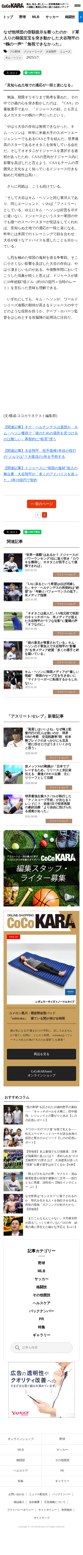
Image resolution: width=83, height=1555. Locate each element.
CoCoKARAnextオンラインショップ (42, 1073)
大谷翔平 (51, 51)
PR (41, 1319)
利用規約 (67, 1509)
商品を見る (41, 1054)
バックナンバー (41, 1311)
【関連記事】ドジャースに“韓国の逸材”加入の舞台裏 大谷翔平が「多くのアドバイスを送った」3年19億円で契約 (41, 474)
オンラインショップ (21, 1439)
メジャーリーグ (33, 51)
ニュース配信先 (38, 1494)
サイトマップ (42, 1517)
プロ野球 (15, 51)
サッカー (52, 17)
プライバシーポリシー (20, 1509)
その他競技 (41, 1295)
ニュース (65, 51)
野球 (22, 17)
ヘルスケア (41, 1303)
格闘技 (70, 17)
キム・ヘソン (13, 57)
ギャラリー (41, 1335)
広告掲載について (55, 1502)
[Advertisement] (41, 369)
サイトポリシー (47, 1509)
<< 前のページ (41, 504)
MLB (35, 17)
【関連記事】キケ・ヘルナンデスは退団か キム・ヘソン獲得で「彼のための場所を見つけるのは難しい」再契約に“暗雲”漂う (41, 433)
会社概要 (34, 1502)
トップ (8, 17)
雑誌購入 (19, 1502)
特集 (41, 1327)
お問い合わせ (16, 1494)
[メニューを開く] (77, 5)
